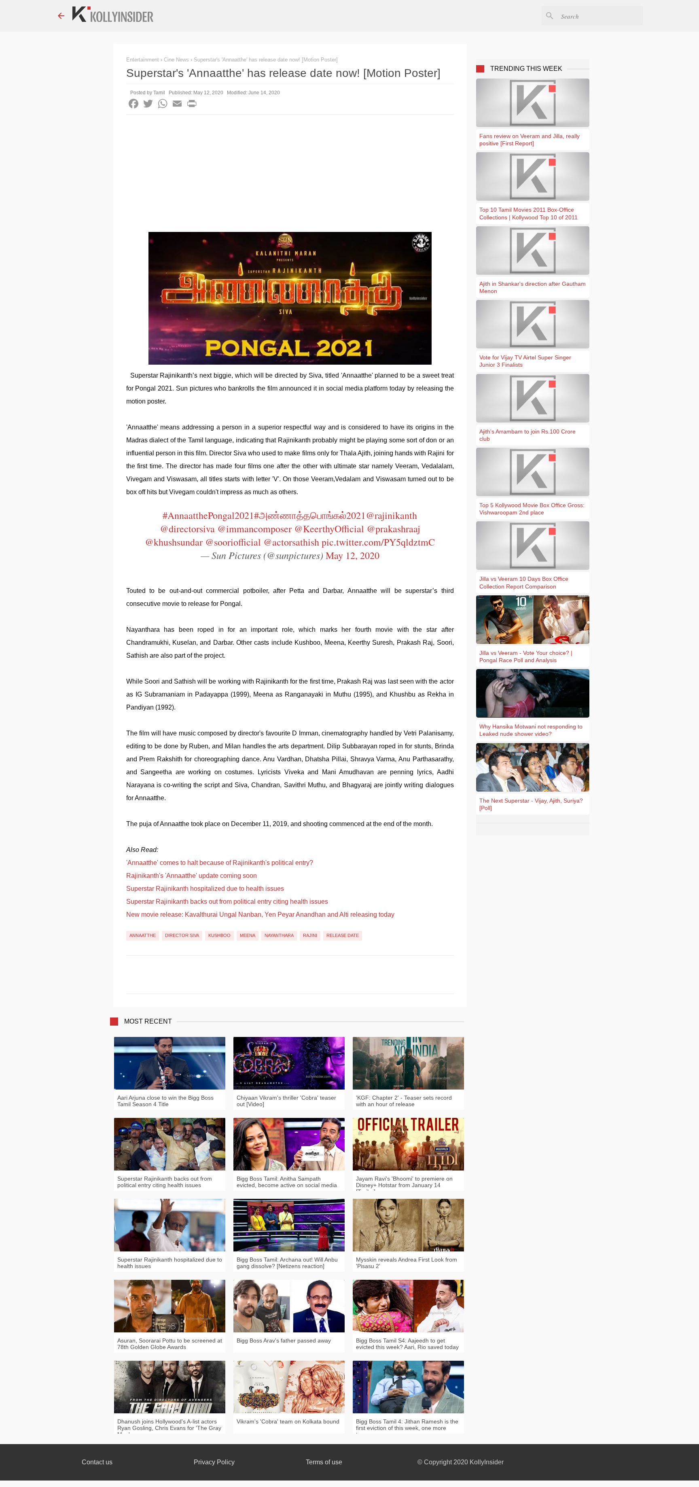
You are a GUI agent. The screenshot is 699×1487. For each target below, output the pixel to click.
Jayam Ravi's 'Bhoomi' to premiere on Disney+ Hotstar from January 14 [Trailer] (404, 1185)
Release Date (342, 935)
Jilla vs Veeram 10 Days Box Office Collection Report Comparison (523, 582)
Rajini (310, 935)
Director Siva (182, 935)
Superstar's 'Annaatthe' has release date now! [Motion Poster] (266, 60)
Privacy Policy (214, 1462)
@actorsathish (291, 541)
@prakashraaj (393, 528)
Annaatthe (142, 935)
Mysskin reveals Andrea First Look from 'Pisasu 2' (406, 1262)
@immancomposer (254, 528)
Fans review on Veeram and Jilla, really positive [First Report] (529, 140)
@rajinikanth (391, 515)
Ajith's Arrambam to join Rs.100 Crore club (527, 435)
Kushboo (219, 935)
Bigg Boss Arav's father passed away (284, 1340)
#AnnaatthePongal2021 (208, 515)
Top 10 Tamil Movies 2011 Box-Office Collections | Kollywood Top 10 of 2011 (528, 213)
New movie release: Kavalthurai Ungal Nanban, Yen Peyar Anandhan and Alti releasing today (260, 914)
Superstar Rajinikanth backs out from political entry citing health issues (227, 901)
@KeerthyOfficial (329, 528)
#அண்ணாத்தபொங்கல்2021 (310, 515)
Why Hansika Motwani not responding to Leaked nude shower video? (530, 730)
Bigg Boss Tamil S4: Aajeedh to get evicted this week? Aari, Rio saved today (407, 1343)
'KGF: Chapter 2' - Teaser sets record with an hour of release (404, 1100)
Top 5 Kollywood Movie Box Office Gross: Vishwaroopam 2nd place (532, 509)
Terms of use (324, 1462)
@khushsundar (174, 541)
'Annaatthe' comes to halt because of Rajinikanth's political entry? (219, 862)
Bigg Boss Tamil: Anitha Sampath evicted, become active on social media (287, 1181)
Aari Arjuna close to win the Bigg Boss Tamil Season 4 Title (165, 1100)
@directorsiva (187, 528)
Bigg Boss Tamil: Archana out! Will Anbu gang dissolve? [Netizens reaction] (287, 1262)
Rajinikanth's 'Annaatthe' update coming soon (191, 875)
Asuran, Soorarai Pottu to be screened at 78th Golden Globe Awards (169, 1343)
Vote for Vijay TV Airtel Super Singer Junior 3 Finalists (525, 361)
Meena (247, 935)
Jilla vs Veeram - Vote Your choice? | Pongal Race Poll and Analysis (525, 656)
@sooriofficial (233, 541)
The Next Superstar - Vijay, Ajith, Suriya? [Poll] (531, 804)
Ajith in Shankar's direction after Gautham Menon (532, 287)
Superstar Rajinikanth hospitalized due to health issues (205, 888)
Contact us (97, 1462)
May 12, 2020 (352, 555)
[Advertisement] (290, 175)
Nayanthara (279, 935)
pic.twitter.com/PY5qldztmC (378, 541)
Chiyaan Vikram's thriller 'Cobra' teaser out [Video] (286, 1100)
